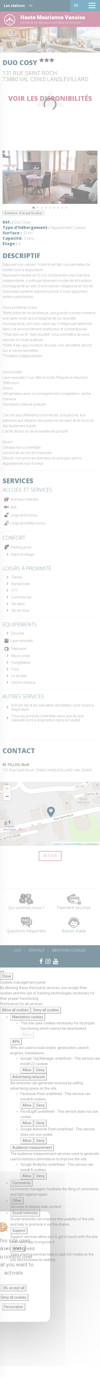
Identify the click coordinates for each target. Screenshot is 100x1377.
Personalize (13, 1307)
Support (18, 1230)
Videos (17, 1248)
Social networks (25, 1213)
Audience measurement (32, 1147)
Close (6, 976)
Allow (27, 1035)
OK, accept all (13, 1288)
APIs (16, 1041)
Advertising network (28, 1077)
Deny (40, 1070)
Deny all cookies (46, 1010)
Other (17, 1201)
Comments (21, 1183)
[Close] (2, 971)
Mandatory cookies (27, 1017)
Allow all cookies (15, 1010)
